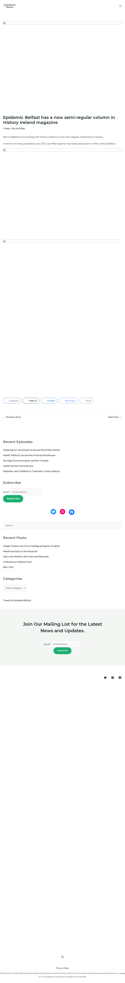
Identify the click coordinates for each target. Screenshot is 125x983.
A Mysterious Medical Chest (17, 561)
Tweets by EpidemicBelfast (17, 600)
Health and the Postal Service (18, 465)
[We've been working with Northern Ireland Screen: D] (55, 795)
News (7, 128)
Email (6, 492)
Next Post (115, 417)
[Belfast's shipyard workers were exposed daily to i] (84, 791)
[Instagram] (62, 511)
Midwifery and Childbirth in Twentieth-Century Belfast (31, 471)
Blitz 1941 (8, 567)
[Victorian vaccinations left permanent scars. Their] (11, 795)
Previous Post (12, 417)
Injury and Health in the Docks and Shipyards (26, 556)
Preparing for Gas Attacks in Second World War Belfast (31, 449)
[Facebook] (71, 512)
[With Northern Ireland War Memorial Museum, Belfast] (40, 815)
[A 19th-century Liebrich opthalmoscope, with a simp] (114, 817)
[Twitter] (53, 511)
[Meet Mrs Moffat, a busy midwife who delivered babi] (99, 789)
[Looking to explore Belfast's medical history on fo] (25, 762)
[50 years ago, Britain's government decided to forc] (70, 800)
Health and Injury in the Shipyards (20, 551)
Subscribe (13, 498)
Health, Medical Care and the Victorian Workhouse (29, 455)
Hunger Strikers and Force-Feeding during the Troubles (31, 546)
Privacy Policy (62, 968)
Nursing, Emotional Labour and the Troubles (25, 460)
